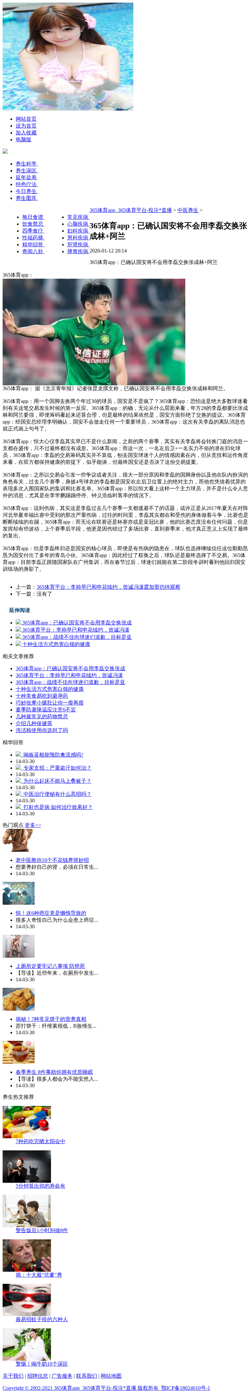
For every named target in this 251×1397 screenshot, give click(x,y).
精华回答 (33, 244)
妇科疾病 (78, 231)
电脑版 (23, 139)
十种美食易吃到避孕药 (42, 696)
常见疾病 (78, 217)
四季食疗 (33, 231)
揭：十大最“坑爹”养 (39, 1275)
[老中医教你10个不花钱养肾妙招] (19, 850)
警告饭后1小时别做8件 (42, 1230)
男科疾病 (78, 237)
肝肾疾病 (78, 244)
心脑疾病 (78, 224)
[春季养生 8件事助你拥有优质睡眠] (19, 1062)
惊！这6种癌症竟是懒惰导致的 (51, 913)
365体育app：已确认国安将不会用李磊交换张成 (76, 622)
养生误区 (27, 170)
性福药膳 (33, 237)
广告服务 (62, 1376)
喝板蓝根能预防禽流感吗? (52, 755)
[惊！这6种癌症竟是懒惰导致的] (19, 903)
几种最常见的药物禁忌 (42, 716)
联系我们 (86, 1376)
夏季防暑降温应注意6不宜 (46, 709)
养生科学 (27, 163)
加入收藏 (26, 132)
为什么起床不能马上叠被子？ (56, 781)
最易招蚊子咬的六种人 (42, 1319)
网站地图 (111, 1376)
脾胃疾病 (78, 251)
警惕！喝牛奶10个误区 (42, 1364)
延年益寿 (27, 177)
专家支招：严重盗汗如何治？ (56, 768)
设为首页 (26, 126)
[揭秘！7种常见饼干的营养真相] (19, 1009)
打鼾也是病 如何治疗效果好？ (57, 807)
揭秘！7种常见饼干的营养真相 (51, 1019)
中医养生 (187, 210)
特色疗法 (27, 184)
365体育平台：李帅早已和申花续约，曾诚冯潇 (75, 630)
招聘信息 (37, 1376)
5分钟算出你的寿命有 (40, 1186)
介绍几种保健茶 (34, 723)
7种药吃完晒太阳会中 (40, 1141)
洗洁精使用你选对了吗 (42, 730)
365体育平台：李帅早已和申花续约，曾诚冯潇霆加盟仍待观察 (108, 587)
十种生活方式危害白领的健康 (55, 644)
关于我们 (13, 1376)
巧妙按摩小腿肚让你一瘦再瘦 (50, 703)
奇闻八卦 (33, 251)
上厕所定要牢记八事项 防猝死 (50, 966)
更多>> (33, 825)
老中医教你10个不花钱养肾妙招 (52, 860)
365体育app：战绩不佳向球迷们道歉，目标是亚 (76, 637)
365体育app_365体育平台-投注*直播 (131, 210)
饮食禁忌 (33, 224)
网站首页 (26, 119)
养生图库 (27, 198)
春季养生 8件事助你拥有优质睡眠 (54, 1072)
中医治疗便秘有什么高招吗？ (56, 794)
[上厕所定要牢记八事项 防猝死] (19, 956)
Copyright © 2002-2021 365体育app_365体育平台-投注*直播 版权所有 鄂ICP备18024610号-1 (106, 1388)
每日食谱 (33, 217)
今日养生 (27, 191)
